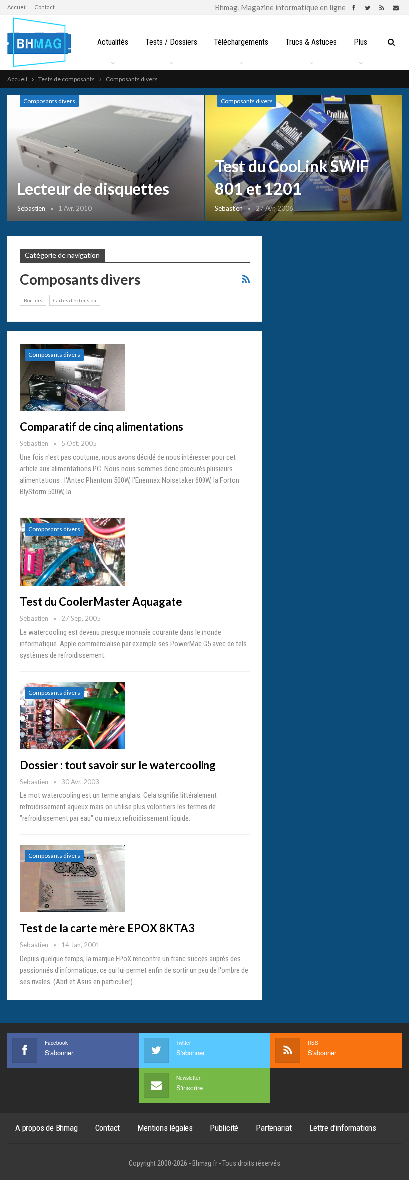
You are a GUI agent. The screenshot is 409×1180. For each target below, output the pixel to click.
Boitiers (33, 300)
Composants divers (49, 101)
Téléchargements (241, 42)
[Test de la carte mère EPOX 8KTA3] (72, 878)
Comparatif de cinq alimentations (101, 426)
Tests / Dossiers (171, 42)
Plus (360, 42)
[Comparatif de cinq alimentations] (72, 377)
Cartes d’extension (74, 300)
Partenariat (274, 1128)
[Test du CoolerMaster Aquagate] (72, 551)
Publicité (224, 1128)
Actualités (112, 42)
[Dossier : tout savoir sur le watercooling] (72, 715)
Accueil (17, 7)
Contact (44, 7)
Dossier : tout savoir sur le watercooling (118, 765)
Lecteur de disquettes (93, 188)
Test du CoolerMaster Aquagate (101, 601)
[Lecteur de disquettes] (105, 158)
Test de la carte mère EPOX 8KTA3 (107, 928)
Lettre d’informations (342, 1128)
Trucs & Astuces (311, 42)
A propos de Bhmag (46, 1128)
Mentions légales (165, 1128)
